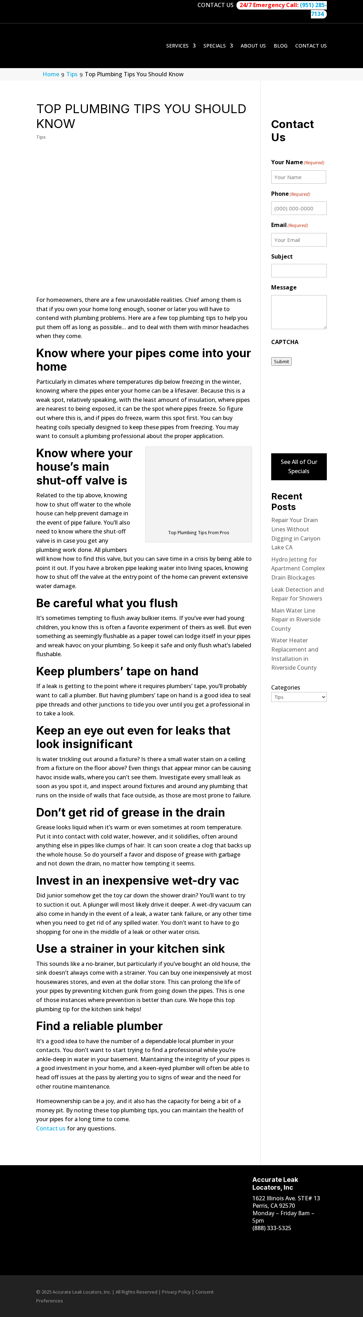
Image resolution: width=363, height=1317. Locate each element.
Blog (280, 45)
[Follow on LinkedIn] (307, 1241)
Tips (41, 137)
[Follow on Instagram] (264, 1241)
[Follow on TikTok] (293, 1241)
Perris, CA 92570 (273, 1206)
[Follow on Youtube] (279, 1241)
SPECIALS (214, 45)
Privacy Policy (176, 1292)
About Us (253, 45)
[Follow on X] (250, 1256)
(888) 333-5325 (271, 1228)
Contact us (51, 1128)
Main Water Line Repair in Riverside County (295, 619)
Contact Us (311, 45)
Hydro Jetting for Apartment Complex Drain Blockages (298, 568)
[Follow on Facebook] (250, 1241)
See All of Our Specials (299, 466)
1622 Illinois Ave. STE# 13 (286, 1198)
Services (177, 45)
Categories (285, 687)
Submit (281, 361)
